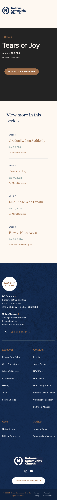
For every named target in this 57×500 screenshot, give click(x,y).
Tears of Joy (17, 171)
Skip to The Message (21, 71)
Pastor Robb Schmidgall (20, 244)
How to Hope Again (23, 233)
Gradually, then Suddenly (27, 141)
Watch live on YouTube (13, 324)
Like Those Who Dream (26, 202)
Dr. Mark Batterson (11, 57)
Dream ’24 (9, 37)
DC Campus (8, 296)
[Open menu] (52, 9)
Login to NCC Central (27, 481)
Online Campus (10, 314)
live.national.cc (9, 321)
